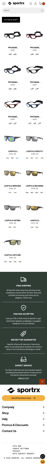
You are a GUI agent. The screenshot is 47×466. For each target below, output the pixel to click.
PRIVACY (16, 451)
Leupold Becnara (34, 186)
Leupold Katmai (12, 220)
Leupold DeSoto (34, 151)
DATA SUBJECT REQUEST (23, 454)
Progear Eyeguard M (12, 117)
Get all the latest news (21, 398)
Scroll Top (42, 382)
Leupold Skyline (12, 255)
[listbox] (12, 54)
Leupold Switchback (13, 152)
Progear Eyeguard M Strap (34, 48)
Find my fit (42, 461)
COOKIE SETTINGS (21, 448)
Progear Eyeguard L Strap (12, 48)
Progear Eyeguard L (34, 82)
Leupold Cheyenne (34, 221)
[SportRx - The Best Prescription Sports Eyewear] (16, 4)
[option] (10, 54)
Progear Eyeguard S (34, 117)
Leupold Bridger (12, 186)
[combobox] (23, 10)
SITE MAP (17, 446)
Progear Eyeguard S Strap (12, 82)
